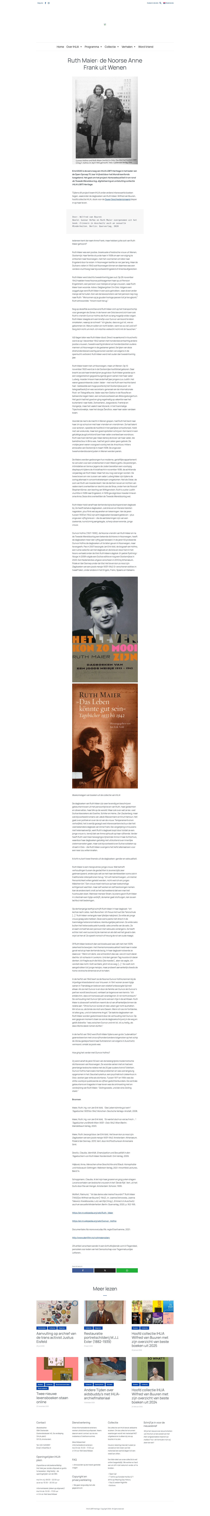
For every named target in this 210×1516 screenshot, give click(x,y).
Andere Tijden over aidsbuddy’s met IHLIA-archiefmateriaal (102, 1394)
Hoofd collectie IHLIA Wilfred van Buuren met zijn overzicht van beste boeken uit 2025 (150, 1339)
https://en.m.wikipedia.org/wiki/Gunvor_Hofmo (94, 1221)
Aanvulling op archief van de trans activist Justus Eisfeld (56, 1337)
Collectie (110, 47)
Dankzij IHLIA (99, 1384)
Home (60, 47)
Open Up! (113, 1474)
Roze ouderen (42, 1388)
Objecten (62, 1328)
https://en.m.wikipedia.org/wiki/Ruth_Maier (92, 1212)
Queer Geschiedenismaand (117, 199)
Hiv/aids (109, 1384)
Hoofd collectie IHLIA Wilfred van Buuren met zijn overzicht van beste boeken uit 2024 (150, 1396)
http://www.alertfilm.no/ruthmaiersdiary (91, 1237)
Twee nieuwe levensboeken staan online (52, 1398)
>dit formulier (158, 1439)
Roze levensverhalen (63, 1384)
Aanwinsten (42, 1328)
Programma (92, 47)
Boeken (135, 1328)
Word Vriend (145, 47)
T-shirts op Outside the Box (119, 1477)
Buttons (112, 1485)
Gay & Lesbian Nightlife (118, 1482)
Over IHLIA (72, 47)
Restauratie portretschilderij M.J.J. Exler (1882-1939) (101, 1337)
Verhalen (127, 47)
